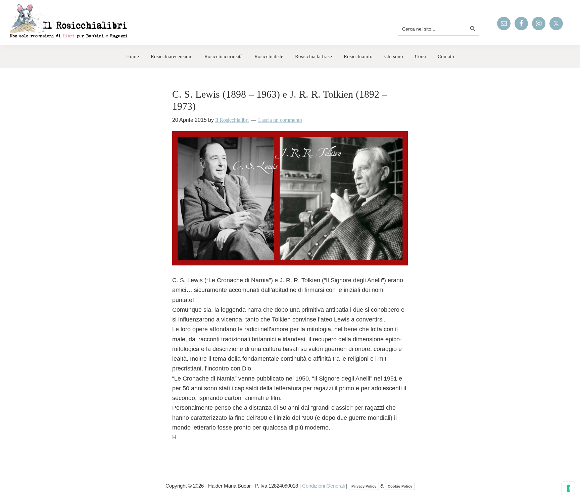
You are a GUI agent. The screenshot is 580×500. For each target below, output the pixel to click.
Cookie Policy (400, 486)
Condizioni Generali (324, 486)
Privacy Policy (363, 486)
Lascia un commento (280, 120)
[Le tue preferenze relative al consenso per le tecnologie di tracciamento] (568, 488)
